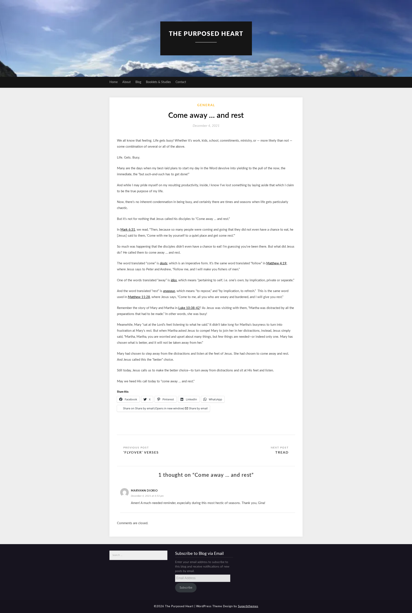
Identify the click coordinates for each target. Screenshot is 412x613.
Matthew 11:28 (139, 297)
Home (113, 82)
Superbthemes (248, 606)
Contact (181, 82)
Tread (282, 452)
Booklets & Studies (158, 82)
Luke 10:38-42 (189, 308)
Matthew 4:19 (276, 263)
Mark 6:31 (127, 229)
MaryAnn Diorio (144, 490)
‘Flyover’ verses (141, 452)
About (126, 82)
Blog (138, 82)
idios (174, 280)
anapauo (169, 291)
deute (163, 263)
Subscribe (186, 587)
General (206, 105)
